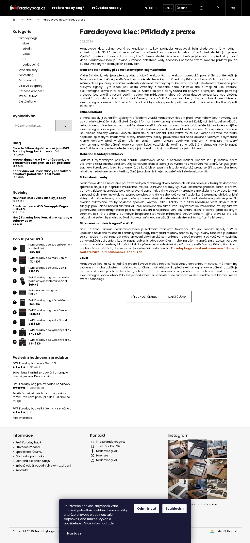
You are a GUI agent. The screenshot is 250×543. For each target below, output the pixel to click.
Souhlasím (174, 508)
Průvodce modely (28, 447)
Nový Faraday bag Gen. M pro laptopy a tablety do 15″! (42, 219)
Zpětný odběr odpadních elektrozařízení (43, 466)
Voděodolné (31, 65)
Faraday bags (28, 38)
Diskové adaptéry (30, 86)
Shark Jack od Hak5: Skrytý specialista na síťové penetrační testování (42, 173)
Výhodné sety (28, 70)
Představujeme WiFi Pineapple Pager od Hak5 (40, 208)
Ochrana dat (27, 80)
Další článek (177, 297)
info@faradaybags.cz (110, 442)
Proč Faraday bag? (28, 442)
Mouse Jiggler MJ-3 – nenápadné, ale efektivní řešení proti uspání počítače (42, 161)
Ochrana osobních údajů (33, 461)
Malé (26, 43)
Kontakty (22, 470)
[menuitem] (68, 8)
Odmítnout (146, 508)
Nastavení (76, 533)
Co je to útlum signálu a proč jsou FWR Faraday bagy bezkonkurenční (41, 150)
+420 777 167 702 (108, 446)
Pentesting (26, 75)
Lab (25, 59)
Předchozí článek (144, 297)
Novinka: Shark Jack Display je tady (39, 198)
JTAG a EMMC (28, 96)
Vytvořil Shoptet (227, 531)
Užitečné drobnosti (31, 91)
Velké (26, 54)
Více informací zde (99, 523)
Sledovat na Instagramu (200, 504)
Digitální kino (27, 102)
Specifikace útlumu (29, 452)
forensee (102, 455)
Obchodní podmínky (30, 456)
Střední (27, 49)
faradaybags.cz (106, 451)
